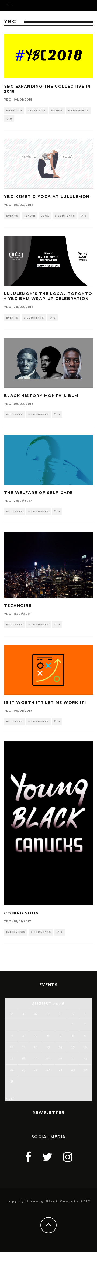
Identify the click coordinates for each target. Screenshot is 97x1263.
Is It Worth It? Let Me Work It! (45, 702)
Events (12, 215)
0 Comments (78, 110)
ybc (7, 99)
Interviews (15, 932)
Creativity (37, 110)
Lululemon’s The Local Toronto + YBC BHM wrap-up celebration (48, 296)
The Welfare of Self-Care (38, 492)
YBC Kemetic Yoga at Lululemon (47, 196)
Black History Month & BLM (41, 395)
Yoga (45, 215)
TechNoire (18, 605)
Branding (14, 110)
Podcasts (14, 414)
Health (29, 215)
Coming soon (21, 913)
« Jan (10, 1098)
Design (57, 110)
